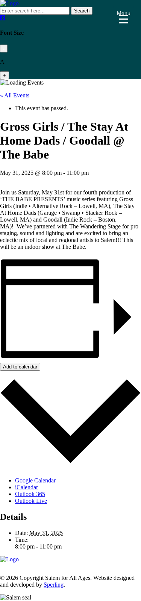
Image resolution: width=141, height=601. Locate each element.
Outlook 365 (30, 494)
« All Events (14, 95)
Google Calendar (35, 480)
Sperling (54, 584)
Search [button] (81, 11)
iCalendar (26, 487)
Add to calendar (20, 367)
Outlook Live (31, 501)
